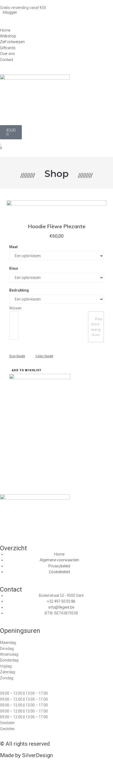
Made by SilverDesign (26, 755)
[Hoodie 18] (56, 264)
